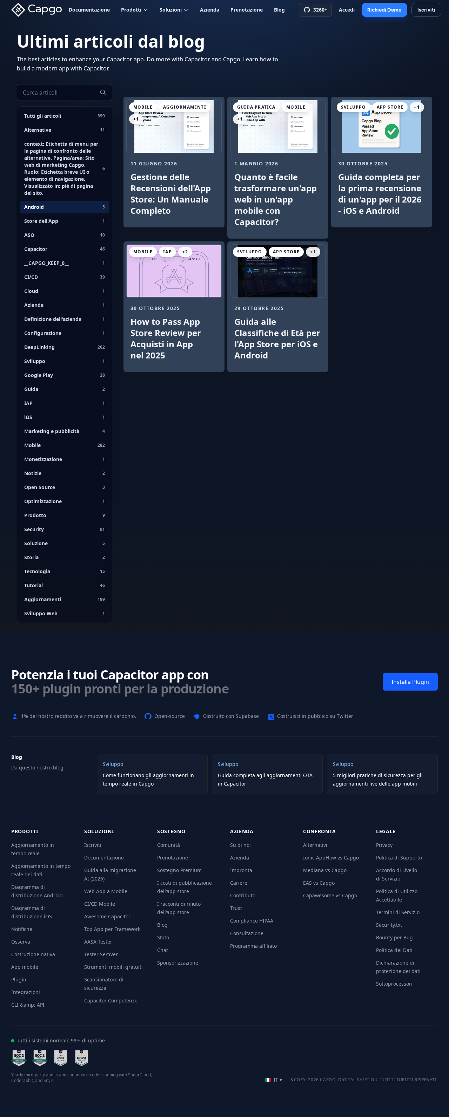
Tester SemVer (101, 954)
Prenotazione (246, 9)
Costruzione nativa (33, 954)
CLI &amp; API (28, 1004)
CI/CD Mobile (99, 903)
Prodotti (131, 9)
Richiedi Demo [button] (384, 10)
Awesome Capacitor (107, 916)
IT (273, 1079)
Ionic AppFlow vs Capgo (331, 857)
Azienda (209, 9)
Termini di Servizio (398, 912)
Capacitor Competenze (111, 1000)
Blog (279, 9)
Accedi (347, 9)
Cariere (238, 882)
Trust (236, 908)
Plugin (18, 979)
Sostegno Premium (179, 870)
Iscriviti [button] (426, 10)
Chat (162, 950)
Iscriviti (92, 845)
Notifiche (21, 929)
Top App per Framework (112, 929)
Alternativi (315, 845)
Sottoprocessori (394, 983)
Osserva (20, 941)
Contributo (242, 895)
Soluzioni (171, 9)
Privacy (384, 845)
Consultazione (246, 933)
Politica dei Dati (394, 950)
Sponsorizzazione (177, 962)
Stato (163, 937)
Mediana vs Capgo (325, 870)
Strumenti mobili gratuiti (113, 967)
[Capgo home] (38, 10)
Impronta (241, 870)
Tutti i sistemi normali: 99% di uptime (61, 1040)
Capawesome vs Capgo (330, 895)
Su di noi (240, 845)
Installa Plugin (410, 682)
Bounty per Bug (394, 937)
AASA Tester (98, 941)
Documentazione (89, 9)
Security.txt (389, 924)
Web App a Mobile (105, 891)
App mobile (24, 967)
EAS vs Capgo (319, 882)
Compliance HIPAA (251, 920)
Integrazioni (25, 992)
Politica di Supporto (399, 857)
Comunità (168, 845)
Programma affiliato (253, 946)
